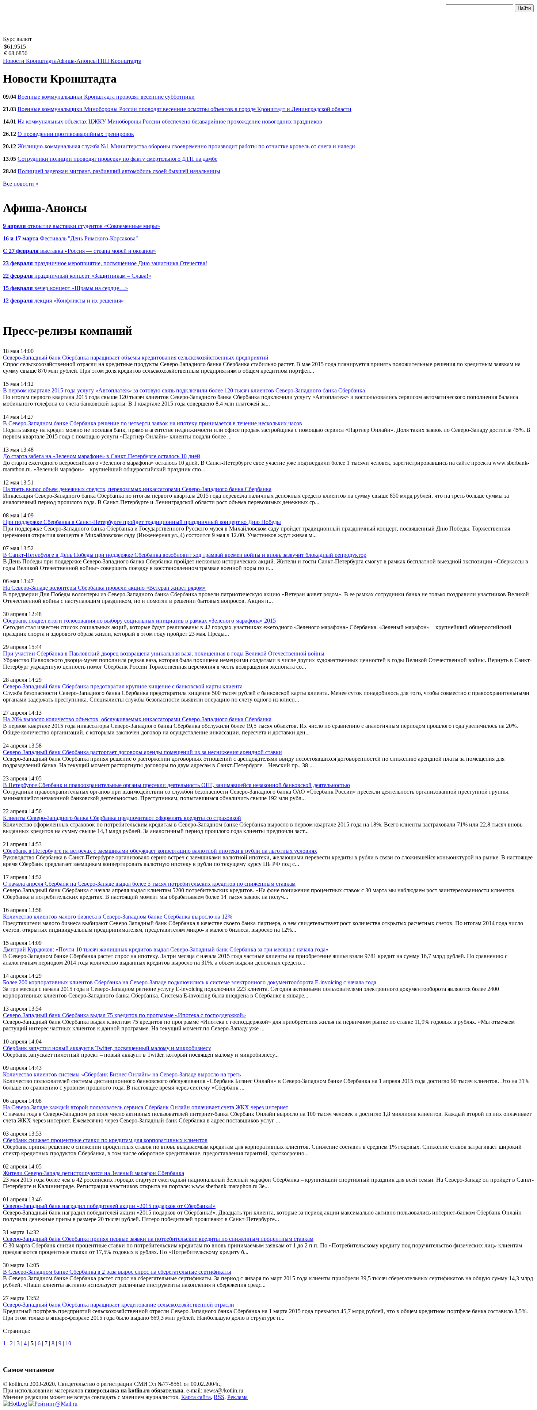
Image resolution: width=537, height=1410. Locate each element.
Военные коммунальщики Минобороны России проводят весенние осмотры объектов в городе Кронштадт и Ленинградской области (184, 109)
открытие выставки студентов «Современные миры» (81, 226)
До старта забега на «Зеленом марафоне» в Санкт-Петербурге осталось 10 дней (101, 456)
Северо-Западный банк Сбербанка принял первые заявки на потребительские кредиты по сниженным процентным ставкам (158, 1239)
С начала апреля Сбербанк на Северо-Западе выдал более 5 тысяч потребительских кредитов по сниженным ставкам (149, 884)
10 (68, 1343)
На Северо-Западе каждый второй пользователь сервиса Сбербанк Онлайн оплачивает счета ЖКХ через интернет (145, 1107)
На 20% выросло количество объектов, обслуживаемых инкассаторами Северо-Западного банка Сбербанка (137, 719)
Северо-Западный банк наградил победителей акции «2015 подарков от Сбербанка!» (109, 1206)
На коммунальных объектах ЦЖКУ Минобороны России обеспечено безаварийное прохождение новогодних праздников (170, 121)
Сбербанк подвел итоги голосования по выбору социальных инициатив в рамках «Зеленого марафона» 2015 (139, 620)
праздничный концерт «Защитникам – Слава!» (77, 276)
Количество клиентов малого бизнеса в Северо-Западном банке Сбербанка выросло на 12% (117, 916)
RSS (219, 1397)
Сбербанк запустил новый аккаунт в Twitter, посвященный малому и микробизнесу (107, 1048)
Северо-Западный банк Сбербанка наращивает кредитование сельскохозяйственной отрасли (118, 1304)
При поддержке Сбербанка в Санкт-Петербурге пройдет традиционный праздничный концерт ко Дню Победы (142, 522)
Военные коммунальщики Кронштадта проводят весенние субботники (106, 97)
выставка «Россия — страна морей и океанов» (79, 251)
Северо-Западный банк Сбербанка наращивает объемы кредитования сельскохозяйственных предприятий (135, 357)
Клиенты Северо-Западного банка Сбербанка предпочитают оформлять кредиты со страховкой (122, 818)
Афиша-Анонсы (77, 61)
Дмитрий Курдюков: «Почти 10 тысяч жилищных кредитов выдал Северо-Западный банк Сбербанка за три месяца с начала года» (165, 949)
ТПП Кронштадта (119, 61)
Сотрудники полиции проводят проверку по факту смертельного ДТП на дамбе (117, 159)
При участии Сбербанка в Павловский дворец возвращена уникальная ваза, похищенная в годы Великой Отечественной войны (163, 653)
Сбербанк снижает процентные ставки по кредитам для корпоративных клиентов (105, 1140)
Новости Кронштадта (30, 61)
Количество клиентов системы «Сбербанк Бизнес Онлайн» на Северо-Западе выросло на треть (122, 1074)
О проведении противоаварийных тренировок (76, 134)
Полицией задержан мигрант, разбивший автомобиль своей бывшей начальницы (119, 171)
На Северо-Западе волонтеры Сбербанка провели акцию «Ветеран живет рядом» (104, 588)
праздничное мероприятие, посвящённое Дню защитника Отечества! (105, 263)
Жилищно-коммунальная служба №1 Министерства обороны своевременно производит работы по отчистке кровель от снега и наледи (186, 146)
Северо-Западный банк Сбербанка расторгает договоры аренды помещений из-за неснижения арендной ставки (142, 752)
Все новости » (20, 183)
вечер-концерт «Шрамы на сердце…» (65, 288)
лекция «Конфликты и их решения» (63, 300)
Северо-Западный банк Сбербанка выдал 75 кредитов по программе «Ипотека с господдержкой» (124, 1015)
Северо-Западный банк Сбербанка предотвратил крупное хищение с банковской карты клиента (123, 686)
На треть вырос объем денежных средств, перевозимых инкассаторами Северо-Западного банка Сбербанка (137, 489)
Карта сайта (196, 1397)
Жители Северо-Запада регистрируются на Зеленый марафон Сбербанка (93, 1173)
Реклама (237, 1397)
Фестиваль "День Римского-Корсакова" (70, 238)
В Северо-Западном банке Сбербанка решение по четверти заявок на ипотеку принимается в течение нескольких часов (152, 423)
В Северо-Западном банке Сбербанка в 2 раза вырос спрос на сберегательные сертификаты (117, 1272)
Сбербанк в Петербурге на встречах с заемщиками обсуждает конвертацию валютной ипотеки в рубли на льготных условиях (160, 851)
